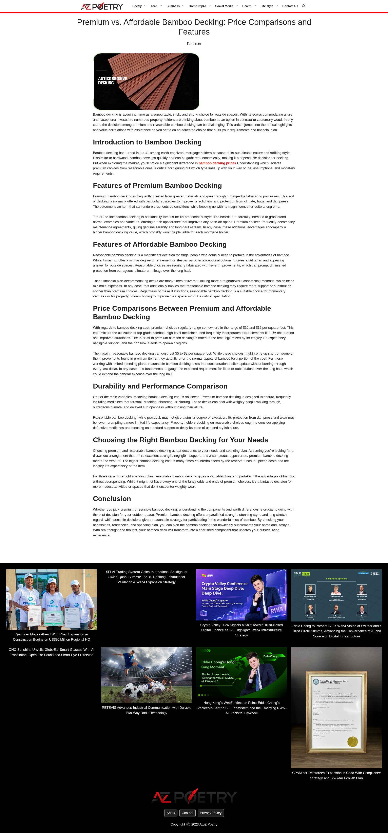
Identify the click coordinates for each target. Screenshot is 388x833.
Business (173, 6)
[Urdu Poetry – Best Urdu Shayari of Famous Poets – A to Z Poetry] (102, 6)
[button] (303, 6)
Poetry (137, 6)
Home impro (197, 6)
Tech (154, 6)
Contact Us (290, 6)
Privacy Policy (211, 813)
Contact (187, 813)
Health (246, 6)
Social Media (224, 6)
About (171, 813)
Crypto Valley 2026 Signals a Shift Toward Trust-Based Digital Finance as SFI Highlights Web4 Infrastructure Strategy (241, 630)
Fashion (194, 43)
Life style (266, 6)
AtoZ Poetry (208, 824)
